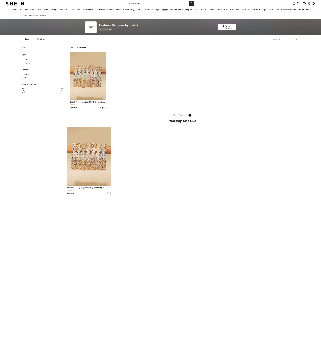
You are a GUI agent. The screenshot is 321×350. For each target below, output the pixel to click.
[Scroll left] (311, 9)
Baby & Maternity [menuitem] (191, 10)
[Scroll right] (314, 9)
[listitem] (106, 29)
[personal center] (294, 3)
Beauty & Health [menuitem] (176, 10)
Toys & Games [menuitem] (268, 10)
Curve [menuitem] (72, 10)
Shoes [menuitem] (118, 10)
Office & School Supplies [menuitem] (307, 10)
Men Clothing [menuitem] (88, 10)
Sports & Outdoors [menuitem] (208, 10)
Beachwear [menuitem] (63, 10)
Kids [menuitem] (78, 10)
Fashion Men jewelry (114, 25)
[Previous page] (186, 115)
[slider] (23, 91)
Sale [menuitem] (39, 10)
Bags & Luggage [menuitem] (161, 10)
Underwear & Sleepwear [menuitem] (104, 10)
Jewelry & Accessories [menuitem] (145, 10)
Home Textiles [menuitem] (222, 10)
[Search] (191, 3)
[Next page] (192, 115)
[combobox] (80, 47)
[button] (309, 3)
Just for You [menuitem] (23, 10)
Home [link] (24, 15)
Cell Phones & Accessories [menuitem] (240, 10)
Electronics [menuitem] (256, 10)
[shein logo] (15, 3)
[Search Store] (296, 39)
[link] (299, 3)
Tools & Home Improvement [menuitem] (286, 10)
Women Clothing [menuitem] (50, 10)
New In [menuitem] (32, 10)
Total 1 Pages (178, 115)
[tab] (27, 39)
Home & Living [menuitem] (128, 10)
